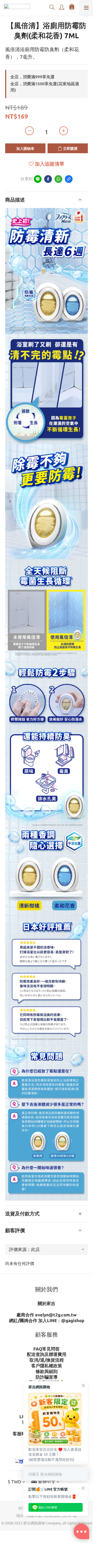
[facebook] (48, 179)
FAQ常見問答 (46, 1348)
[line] (38, 179)
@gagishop (72, 1320)
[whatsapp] (58, 179)
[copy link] (69, 179)
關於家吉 (46, 1303)
